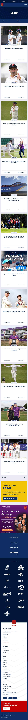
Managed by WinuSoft (5, 717)
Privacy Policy (3, 715)
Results (4, 652)
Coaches (5, 666)
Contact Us (5, 640)
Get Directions (6, 642)
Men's (4, 658)
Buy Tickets (5, 672)
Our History (5, 688)
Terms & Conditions (10, 715)
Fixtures (4, 648)
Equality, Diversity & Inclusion (9, 692)
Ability (4, 664)
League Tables (6, 650)
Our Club (5, 684)
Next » (25, 477)
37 (6, 477)
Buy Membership (6, 676)
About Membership (7, 674)
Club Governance (7, 686)
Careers (4, 690)
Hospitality (5, 678)
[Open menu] (25, 4)
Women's (5, 660)
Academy (5, 662)
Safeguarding (6, 694)
